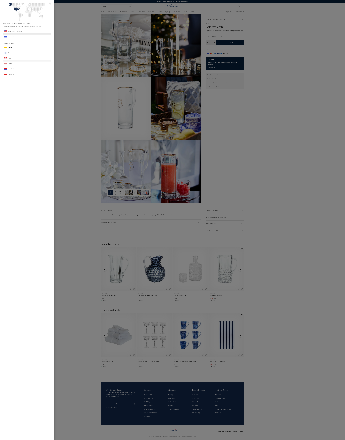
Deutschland (11, 74)
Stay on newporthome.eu (14, 36)
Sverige (10, 47)
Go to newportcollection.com (15, 31)
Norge (9, 58)
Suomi (9, 53)
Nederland (10, 69)
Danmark (10, 63)
